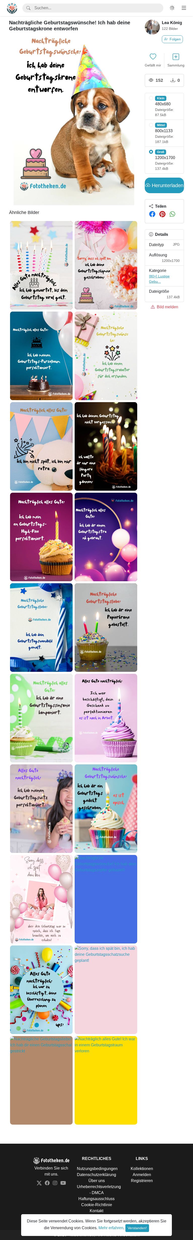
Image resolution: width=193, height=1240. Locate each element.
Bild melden (167, 307)
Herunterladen (166, 185)
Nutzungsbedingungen (97, 1168)
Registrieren (142, 1181)
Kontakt (96, 1211)
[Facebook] (152, 214)
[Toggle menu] (184, 8)
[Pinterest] (162, 214)
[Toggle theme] (172, 8)
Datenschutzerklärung (96, 1175)
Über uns (96, 1181)
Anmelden (142, 1175)
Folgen (175, 39)
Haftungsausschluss (96, 1199)
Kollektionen (142, 1168)
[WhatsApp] (172, 214)
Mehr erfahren (111, 1228)
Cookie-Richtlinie (96, 1205)
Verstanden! (137, 1228)
